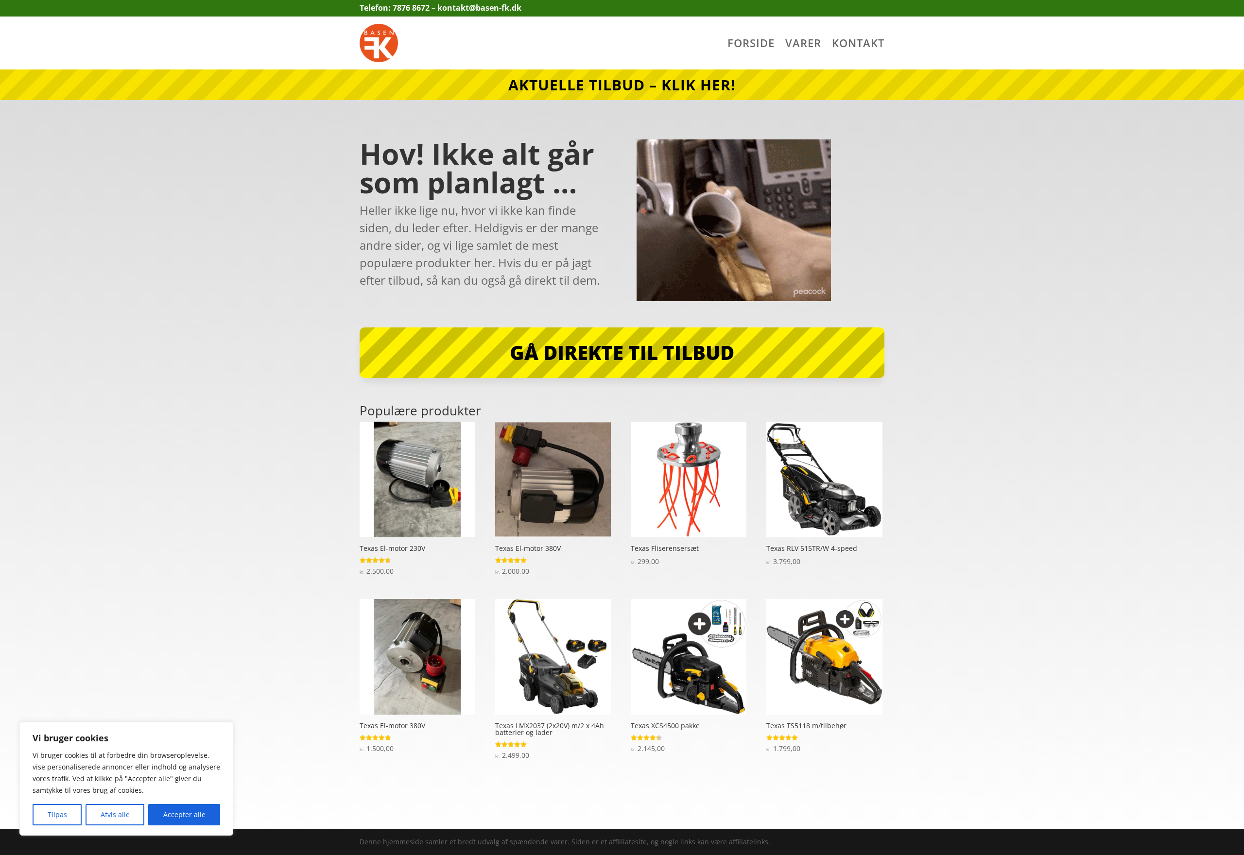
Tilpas (57, 814)
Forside (751, 44)
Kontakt (858, 44)
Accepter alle (184, 814)
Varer (803, 44)
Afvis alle (115, 814)
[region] (126, 779)
